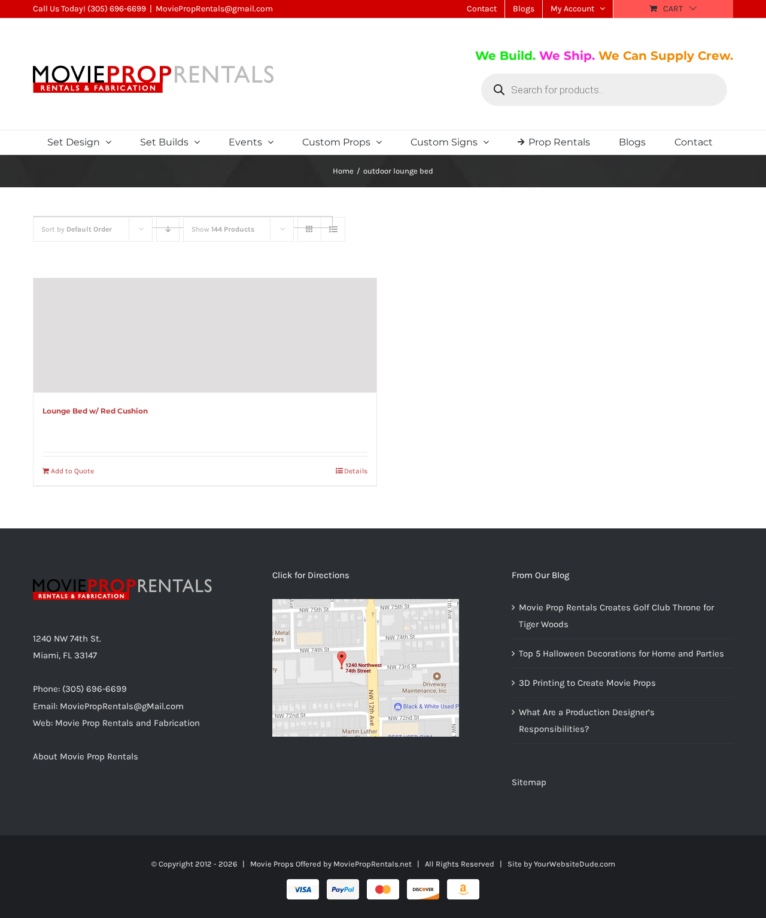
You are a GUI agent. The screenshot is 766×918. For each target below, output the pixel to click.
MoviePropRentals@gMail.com (122, 706)
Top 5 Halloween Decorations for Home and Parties (621, 653)
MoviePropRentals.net (372, 863)
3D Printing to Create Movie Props (587, 682)
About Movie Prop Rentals (85, 756)
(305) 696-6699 (116, 9)
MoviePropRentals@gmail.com (214, 9)
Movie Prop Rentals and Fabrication (127, 723)
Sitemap (529, 782)
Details (355, 471)
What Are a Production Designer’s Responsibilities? (587, 720)
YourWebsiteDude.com (574, 863)
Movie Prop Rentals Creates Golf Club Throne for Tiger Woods (616, 616)
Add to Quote (72, 471)
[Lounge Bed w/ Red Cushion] (205, 335)
